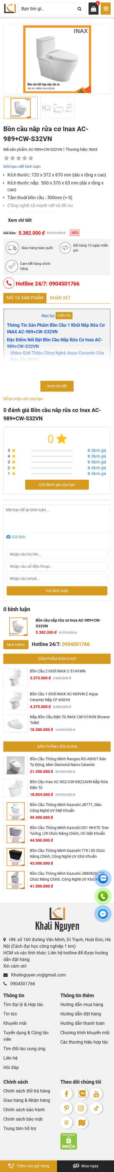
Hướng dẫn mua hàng (81, 1004)
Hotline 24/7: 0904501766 (46, 283)
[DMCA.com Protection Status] (85, 1141)
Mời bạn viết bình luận (22, 166)
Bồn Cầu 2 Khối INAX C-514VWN (58, 671)
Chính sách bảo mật (23, 1119)
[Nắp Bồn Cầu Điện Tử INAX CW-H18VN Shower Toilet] (15, 723)
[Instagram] (81, 1108)
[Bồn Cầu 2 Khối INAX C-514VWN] (15, 677)
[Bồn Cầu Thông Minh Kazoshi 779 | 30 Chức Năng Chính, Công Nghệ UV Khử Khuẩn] (15, 857)
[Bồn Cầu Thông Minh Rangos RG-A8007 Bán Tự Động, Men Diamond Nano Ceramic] (15, 765)
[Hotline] (102, 899)
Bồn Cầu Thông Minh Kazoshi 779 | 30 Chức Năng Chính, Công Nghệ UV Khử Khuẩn (67, 853)
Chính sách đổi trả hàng (26, 1091)
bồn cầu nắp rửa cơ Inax (68, 339)
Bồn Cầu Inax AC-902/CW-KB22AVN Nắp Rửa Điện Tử (69, 785)
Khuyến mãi (15, 1023)
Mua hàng (16, 645)
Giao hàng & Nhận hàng (26, 1100)
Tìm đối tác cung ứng (24, 1048)
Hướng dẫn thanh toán (82, 1023)
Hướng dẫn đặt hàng (80, 1014)
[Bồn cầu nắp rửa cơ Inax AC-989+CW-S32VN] (18, 626)
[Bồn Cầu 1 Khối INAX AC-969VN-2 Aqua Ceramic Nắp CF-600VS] (15, 700)
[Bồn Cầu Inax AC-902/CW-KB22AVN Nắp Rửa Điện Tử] (15, 788)
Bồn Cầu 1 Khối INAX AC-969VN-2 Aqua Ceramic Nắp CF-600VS (64, 697)
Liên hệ (10, 1058)
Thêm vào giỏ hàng (32, 1166)
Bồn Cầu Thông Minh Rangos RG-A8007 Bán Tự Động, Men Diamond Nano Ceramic (68, 762)
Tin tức (10, 1014)
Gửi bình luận (57, 590)
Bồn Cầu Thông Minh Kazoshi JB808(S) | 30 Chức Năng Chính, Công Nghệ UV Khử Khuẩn (68, 876)
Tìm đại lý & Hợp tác (23, 1004)
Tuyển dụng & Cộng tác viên (26, 1036)
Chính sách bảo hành (24, 1109)
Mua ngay (90, 1166)
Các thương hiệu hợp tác (84, 1042)
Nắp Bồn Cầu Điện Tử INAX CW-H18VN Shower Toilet (70, 720)
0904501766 (22, 983)
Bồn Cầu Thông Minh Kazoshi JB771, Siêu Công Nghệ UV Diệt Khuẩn (66, 808)
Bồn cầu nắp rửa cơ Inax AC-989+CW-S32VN (68, 623)
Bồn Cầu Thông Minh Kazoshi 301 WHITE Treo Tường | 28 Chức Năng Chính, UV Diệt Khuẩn (69, 830)
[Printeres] (66, 1108)
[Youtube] (96, 1094)
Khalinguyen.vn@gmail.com (38, 975)
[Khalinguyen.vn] (10, 8)
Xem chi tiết (20, 220)
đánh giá (97, 450)
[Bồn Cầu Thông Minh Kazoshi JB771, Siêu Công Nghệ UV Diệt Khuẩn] (15, 811)
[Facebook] (66, 1094)
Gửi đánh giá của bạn (57, 484)
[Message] (102, 917)
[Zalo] (82, 1094)
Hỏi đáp (11, 1067)
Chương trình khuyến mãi (85, 1032)
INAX (93, 149)
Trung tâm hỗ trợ (19, 1128)
